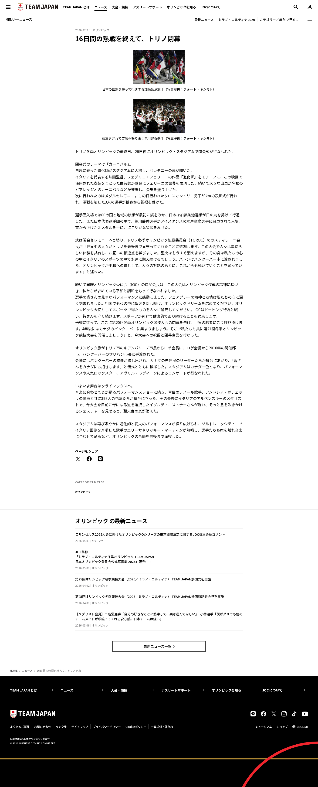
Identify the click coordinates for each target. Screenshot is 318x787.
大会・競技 (119, 690)
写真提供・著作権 (162, 727)
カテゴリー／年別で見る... (279, 19)
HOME (14, 670)
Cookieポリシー (135, 727)
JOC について (272, 690)
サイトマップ (79, 727)
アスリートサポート (147, 7)
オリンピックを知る (181, 7)
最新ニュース (204, 19)
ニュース (100, 7)
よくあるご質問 (20, 727)
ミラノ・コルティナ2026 (236, 19)
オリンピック (83, 492)
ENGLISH (302, 727)
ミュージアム (263, 727)
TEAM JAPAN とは (23, 690)
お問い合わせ (42, 727)
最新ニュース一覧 (157, 646)
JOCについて (210, 7)
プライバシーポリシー (107, 727)
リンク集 (61, 727)
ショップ (282, 727)
